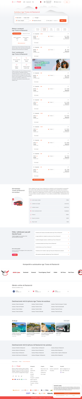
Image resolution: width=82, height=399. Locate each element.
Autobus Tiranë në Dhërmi (17, 311)
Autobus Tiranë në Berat (17, 309)
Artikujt (32, 376)
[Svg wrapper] (16, 390)
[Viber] (61, 372)
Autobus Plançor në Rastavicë (38, 347)
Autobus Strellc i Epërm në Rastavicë (59, 352)
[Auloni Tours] (10, 272)
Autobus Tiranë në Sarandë (17, 304)
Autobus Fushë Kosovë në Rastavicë (19, 355)
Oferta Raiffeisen (34, 381)
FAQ (33, 2)
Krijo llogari (43, 374)
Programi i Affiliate (34, 383)
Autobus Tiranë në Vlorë (37, 306)
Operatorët (28, 2)
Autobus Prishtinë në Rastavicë (18, 347)
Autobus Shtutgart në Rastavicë (38, 355)
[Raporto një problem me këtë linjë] (68, 34)
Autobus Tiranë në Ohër (37, 309)
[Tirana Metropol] (74, 272)
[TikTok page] (21, 376)
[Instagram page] (16, 376)
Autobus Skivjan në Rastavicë (57, 347)
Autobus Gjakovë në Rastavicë (18, 350)
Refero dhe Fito (33, 379)
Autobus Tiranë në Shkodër (37, 311)
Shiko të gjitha (66, 320)
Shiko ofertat (38, 67)
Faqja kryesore (14, 361)
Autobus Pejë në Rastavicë (56, 350)
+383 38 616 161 (65, 370)
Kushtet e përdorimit (54, 368)
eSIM (24, 2)
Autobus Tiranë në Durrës (56, 311)
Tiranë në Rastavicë (16, 33)
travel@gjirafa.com (66, 368)
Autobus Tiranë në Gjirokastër (57, 306)
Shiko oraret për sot (21, 43)
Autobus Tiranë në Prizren (56, 309)
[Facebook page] (13, 376)
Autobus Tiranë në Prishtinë (18, 306)
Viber (63, 372)
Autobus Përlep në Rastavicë (38, 352)
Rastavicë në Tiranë (26, 33)
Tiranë (20, 361)
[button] (52, 232)
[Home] (16, 2)
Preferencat (43, 372)
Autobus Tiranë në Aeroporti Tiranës (59, 304)
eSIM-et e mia (44, 370)
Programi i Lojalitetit (34, 377)
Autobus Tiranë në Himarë (37, 304)
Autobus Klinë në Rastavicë (57, 355)
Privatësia (52, 370)
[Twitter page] (19, 376)
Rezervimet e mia (44, 368)
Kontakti (14, 254)
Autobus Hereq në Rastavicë (38, 350)
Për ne (31, 372)
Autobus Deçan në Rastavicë (18, 352)
